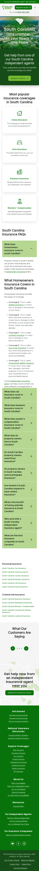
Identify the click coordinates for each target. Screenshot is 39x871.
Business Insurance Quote (18, 715)
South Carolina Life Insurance (14, 583)
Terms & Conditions (20, 868)
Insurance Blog (18, 806)
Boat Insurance (18, 750)
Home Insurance (19, 120)
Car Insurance (18, 756)
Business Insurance (19, 178)
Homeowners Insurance (18, 762)
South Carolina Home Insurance (15, 572)
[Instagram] (24, 843)
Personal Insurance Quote (18, 718)
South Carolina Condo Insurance (15, 576)
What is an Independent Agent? (18, 786)
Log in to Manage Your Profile (18, 824)
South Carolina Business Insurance (16, 599)
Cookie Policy (26, 864)
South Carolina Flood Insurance (15, 587)
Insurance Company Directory (18, 738)
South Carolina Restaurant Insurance (17, 603)
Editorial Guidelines (18, 792)
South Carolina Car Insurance (14, 568)
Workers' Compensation (19, 208)
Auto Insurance (19, 149)
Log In (34, 2)
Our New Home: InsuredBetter (18, 795)
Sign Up (28, 2)
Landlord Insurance (18, 765)
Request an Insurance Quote (19, 693)
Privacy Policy (15, 864)
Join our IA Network (18, 789)
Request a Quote (18, 78)
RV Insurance (18, 771)
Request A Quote (22, 7)
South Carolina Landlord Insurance (16, 616)
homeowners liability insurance (21, 363)
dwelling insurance (16, 305)
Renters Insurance (18, 768)
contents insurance (16, 335)
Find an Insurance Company (18, 721)
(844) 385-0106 (23, 12)
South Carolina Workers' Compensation (18, 606)
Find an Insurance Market (18, 821)
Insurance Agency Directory (18, 735)
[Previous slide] (13, 648)
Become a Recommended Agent (18, 818)
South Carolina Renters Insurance (15, 579)
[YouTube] (12, 843)
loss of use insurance (17, 348)
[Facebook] (18, 843)
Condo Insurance (18, 759)
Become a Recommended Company (18, 835)
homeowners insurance (16, 272)
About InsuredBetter (18, 783)
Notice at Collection (28, 860)
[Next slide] (26, 648)
